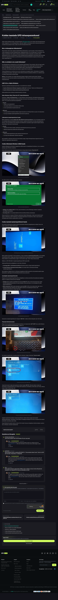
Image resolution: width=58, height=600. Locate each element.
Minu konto (16, 563)
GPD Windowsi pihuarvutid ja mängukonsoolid (6, 562)
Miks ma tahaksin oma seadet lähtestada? (13, 527)
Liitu (54, 564)
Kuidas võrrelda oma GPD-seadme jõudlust (10, 27)
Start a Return (17, 570)
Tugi (20, 1)
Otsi (31, 5)
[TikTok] (45, 553)
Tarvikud (2, 570)
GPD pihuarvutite (26, 41)
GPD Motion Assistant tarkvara (26, 17)
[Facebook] (53, 553)
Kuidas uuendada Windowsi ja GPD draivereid (26, 25)
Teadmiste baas (29, 565)
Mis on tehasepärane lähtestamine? (12, 525)
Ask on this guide (29, 543)
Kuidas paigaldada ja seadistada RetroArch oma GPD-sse (31, 23)
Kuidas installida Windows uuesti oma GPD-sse (11, 21)
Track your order (18, 572)
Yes (37, 429)
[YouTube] (47, 553)
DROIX (42, 1)
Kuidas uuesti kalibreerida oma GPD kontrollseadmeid (29, 27)
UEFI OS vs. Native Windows (10, 529)
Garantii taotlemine (18, 568)
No (42, 429)
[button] (52, 4)
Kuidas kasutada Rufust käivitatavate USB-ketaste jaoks (31, 21)
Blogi (27, 563)
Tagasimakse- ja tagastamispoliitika (17, 582)
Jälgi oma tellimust (18, 566)
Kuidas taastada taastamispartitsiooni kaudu (13, 532)
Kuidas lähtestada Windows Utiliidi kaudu (13, 531)
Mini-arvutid (3, 568)
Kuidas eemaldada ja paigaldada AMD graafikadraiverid (45, 19)
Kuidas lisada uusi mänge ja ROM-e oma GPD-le (11, 23)
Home (28, 561)
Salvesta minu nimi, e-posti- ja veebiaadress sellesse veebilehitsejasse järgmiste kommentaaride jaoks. (24, 503)
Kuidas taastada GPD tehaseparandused (10, 25)
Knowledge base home (7, 17)
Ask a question (37, 37)
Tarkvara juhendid (16, 17)
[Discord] (42, 553)
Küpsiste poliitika (17, 574)
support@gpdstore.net (12, 443)
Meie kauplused (17, 561)
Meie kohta (28, 567)
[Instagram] (50, 553)
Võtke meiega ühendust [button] (46, 9)
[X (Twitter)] (56, 553)
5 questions (29, 37)
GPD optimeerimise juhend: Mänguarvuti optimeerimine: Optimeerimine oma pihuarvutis (18, 19)
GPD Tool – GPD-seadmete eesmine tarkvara (11, 29)
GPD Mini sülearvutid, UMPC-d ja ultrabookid (5, 565)
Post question (40, 510)
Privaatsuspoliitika (17, 576)
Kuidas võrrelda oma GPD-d (41, 25)
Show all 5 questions (22, 483)
